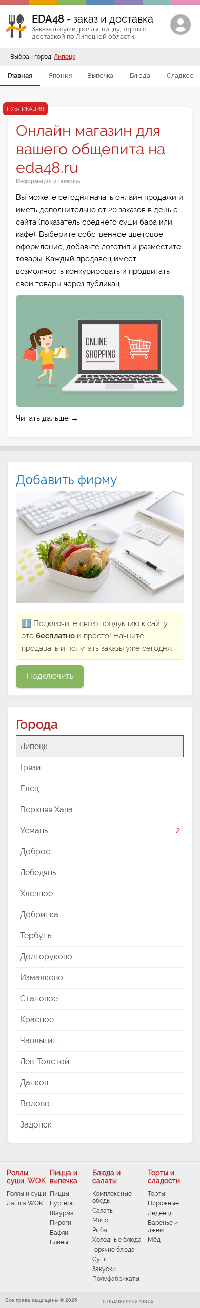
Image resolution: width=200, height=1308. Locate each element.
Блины (59, 1242)
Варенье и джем (163, 1226)
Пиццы (59, 1193)
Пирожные (163, 1203)
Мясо (100, 1220)
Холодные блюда (117, 1239)
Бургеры (62, 1203)
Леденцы (161, 1213)
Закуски (104, 1269)
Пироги (60, 1222)
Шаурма (62, 1213)
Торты (156, 1193)
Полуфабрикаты (115, 1278)
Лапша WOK (25, 1203)
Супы (100, 1259)
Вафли (59, 1232)
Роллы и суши (26, 1193)
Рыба (99, 1230)
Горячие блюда (113, 1249)
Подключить (49, 676)
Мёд (154, 1239)
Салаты (103, 1210)
